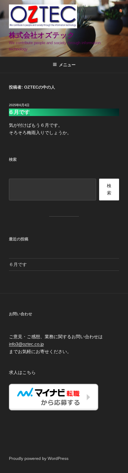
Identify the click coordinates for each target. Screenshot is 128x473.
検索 (109, 189)
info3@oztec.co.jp (26, 344)
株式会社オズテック (42, 35)
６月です (19, 112)
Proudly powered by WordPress (38, 458)
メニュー (67, 64)
